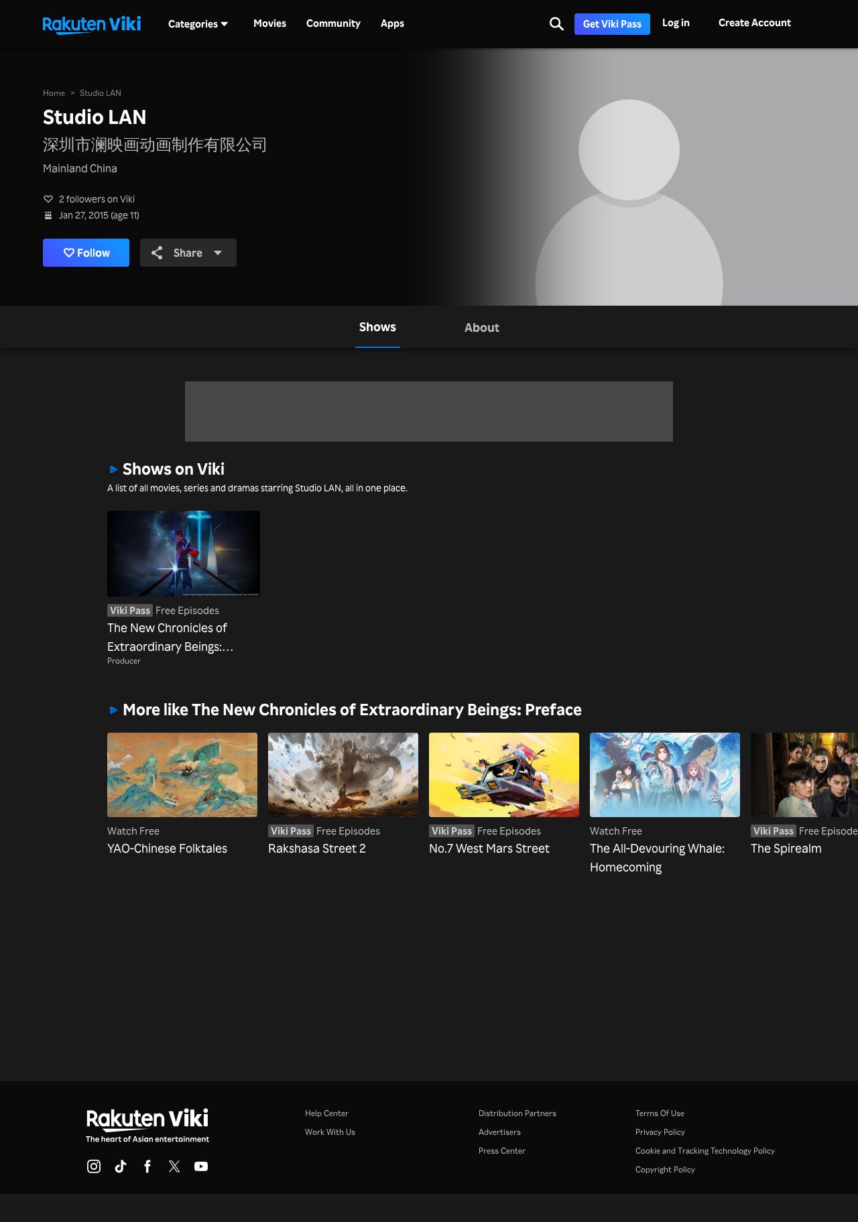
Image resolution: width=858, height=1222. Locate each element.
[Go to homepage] (92, 24)
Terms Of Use (659, 1113)
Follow (93, 252)
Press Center (502, 1151)
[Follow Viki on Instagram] (94, 1170)
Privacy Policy (660, 1132)
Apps (392, 23)
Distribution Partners (517, 1113)
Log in (676, 22)
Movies (269, 23)
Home (54, 93)
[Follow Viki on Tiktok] (121, 1170)
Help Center (327, 1113)
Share (188, 252)
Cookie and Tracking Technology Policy (705, 1151)
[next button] (737, 783)
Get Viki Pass (612, 23)
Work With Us (330, 1132)
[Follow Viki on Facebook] (147, 1170)
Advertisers (500, 1132)
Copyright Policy (665, 1169)
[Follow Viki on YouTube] (201, 1170)
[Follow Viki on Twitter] (174, 1170)
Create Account (755, 22)
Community (333, 23)
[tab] (377, 327)
